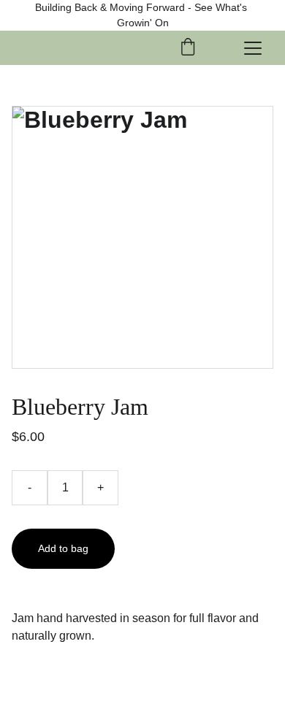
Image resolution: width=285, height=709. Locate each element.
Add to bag (63, 548)
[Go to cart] (187, 47)
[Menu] (253, 48)
